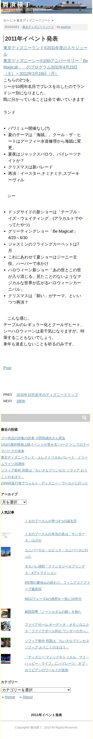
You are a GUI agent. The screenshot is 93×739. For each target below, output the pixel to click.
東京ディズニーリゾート (38, 27)
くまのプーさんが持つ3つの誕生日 (51, 521)
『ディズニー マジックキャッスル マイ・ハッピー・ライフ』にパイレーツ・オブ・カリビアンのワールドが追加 (57, 663)
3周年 (21, 401)
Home (10, 697)
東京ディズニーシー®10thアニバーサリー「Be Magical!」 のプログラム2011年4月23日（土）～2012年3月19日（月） (45, 67)
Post (7, 368)
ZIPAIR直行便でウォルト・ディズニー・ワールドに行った (44, 483)
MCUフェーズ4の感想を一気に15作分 (53, 599)
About (28, 697)
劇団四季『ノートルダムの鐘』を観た (53, 612)
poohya (66, 27)
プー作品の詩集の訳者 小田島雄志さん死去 (33, 438)
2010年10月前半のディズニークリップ (47, 395)
